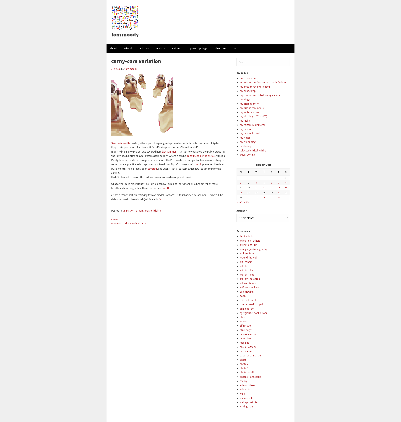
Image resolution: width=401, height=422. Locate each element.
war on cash (246, 398)
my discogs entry (249, 103)
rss (234, 48)
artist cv (144, 48)
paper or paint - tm (250, 355)
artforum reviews (249, 287)
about (113, 48)
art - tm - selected (250, 279)
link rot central (248, 334)
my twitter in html (250, 133)
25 (256, 197)
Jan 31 (165, 188)
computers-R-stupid (251, 304)
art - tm (244, 266)
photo (243, 359)
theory (243, 381)
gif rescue (245, 325)
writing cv (177, 48)
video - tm (245, 389)
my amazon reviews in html (255, 86)
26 (264, 197)
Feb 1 (162, 199)
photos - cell (247, 372)
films (242, 317)
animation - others (133, 210)
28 (279, 197)
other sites (220, 48)
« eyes (114, 219)
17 (248, 192)
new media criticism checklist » (128, 223)
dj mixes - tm (247, 308)
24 (248, 197)
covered (152, 168)
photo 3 (244, 368)
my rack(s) (245, 120)
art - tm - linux (248, 270)
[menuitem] (113, 48)
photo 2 (244, 364)
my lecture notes (249, 112)
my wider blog (248, 142)
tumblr (198, 164)
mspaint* (245, 342)
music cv (160, 48)
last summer (169, 151)
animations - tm (248, 245)
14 (279, 187)
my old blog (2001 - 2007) (253, 116)
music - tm (246, 351)
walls (242, 393)
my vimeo (245, 137)
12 (264, 187)
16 (241, 192)
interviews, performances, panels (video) (263, 82)
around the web (249, 257)
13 (271, 187)
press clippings (198, 48)
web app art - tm (249, 402)
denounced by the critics (201, 156)
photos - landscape (250, 377)
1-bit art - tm (247, 236)
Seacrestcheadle (120, 143)
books (243, 296)
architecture (247, 253)
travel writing (247, 154)
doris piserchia (248, 78)
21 (279, 192)
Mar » (246, 202)
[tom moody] (125, 17)
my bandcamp (248, 91)
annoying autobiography (253, 249)
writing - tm (246, 406)
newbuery (245, 146)
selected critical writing (253, 150)
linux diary (245, 338)
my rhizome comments (252, 125)
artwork (128, 48)
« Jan (239, 202)
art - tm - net (247, 274)
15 (286, 187)
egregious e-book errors (253, 313)
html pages (246, 330)
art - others (246, 262)
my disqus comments (252, 108)
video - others (247, 385)
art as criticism (153, 210)
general (244, 321)
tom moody (125, 34)
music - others (248, 347)
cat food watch (248, 300)
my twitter (246, 129)
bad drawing (247, 291)
